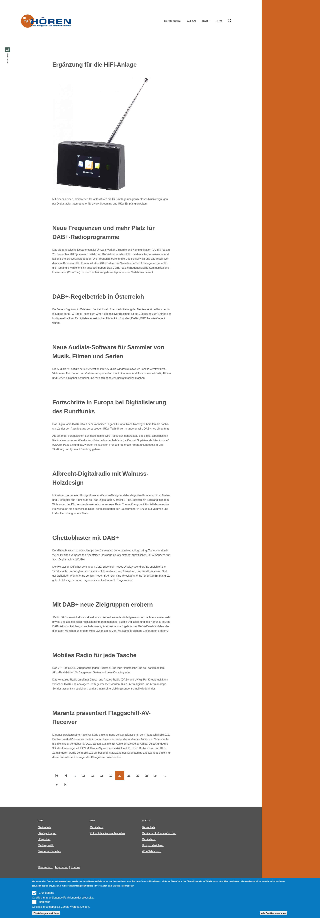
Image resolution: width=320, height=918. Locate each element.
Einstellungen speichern (46, 913)
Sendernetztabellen (49, 851)
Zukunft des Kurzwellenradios (107, 833)
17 (94, 776)
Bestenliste (148, 827)
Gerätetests (44, 827)
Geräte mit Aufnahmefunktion (159, 833)
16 (85, 776)
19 (112, 776)
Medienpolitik (46, 845)
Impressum (61, 867)
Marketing (44, 902)
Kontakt (75, 867)
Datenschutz (45, 867)
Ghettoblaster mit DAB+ (85, 537)
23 (148, 776)
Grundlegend (46, 892)
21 (130, 776)
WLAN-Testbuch (151, 851)
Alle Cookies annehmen (273, 913)
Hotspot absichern (153, 845)
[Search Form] (229, 21)
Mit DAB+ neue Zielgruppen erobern (102, 604)
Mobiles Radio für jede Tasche (94, 655)
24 (157, 776)
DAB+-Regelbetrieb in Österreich (98, 296)
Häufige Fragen (47, 833)
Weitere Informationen (123, 886)
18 (103, 776)
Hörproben (44, 839)
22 (139, 776)
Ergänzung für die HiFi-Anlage (94, 64)
